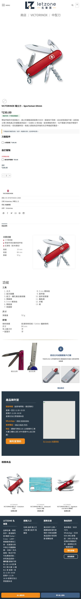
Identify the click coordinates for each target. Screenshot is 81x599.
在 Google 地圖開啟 (51, 441)
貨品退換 (10, 558)
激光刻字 (47, 527)
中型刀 (56, 15)
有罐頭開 (8, 205)
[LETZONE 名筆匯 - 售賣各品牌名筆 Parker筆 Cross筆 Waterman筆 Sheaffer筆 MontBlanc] (40, 5)
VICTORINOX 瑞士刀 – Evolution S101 (14, 507)
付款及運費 (52, 533)
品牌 (29, 527)
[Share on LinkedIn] (23, 213)
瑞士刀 (34, 527)
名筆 (25, 527)
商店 (23, 15)
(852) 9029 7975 (21, 425)
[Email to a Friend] (15, 213)
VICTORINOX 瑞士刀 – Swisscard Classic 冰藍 (40, 507)
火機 (25, 530)
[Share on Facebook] (7, 213)
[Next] (79, 491)
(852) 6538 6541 (22, 421)
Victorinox (39, 15)
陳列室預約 (15, 441)
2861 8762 (72, 538)
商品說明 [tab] (4, 226)
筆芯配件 (31, 530)
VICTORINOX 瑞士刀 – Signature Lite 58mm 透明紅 (67, 507)
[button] (6, 5)
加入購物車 (20, 595)
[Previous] (1, 491)
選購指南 (49, 538)
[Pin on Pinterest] (19, 213)
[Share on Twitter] (12, 213)
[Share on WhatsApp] (3, 213)
